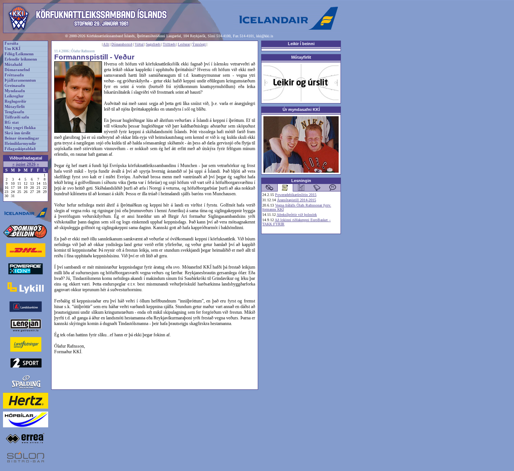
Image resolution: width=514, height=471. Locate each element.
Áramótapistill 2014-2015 (296, 200)
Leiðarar (184, 44)
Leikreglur (14, 96)
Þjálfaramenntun (20, 80)
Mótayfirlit (15, 107)
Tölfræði (169, 44)
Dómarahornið (121, 44)
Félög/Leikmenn (19, 54)
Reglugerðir (15, 101)
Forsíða (11, 43)
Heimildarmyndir (20, 143)
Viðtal (139, 44)
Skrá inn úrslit (17, 133)
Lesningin (301, 180)
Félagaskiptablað (20, 149)
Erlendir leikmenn (21, 59)
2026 (31, 164)
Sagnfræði (153, 44)
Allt (106, 44)
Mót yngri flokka (20, 128)
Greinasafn (15, 86)
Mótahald (13, 64)
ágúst (21, 164)
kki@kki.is (264, 36)
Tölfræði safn (17, 117)
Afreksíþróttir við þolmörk (297, 215)
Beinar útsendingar (22, 138)
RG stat (12, 122)
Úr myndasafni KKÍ (301, 109)
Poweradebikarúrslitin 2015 (295, 195)
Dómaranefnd (17, 70)
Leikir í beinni (301, 43)
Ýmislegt (199, 44)
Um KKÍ (12, 49)
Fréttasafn (14, 75)
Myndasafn (15, 91)
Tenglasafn (14, 112)
